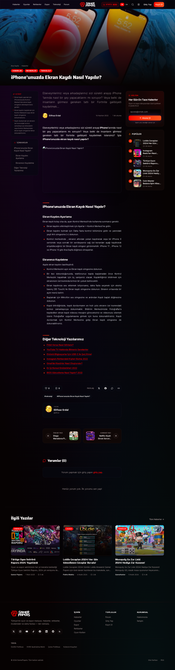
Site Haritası (153, 660)
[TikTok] (33, 631)
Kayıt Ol (158, 4)
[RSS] (59, 631)
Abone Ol (146, 118)
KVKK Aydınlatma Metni (36, 647)
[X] (13, 631)
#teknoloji (48, 396)
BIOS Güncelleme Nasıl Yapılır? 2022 (64, 372)
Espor (47, 4)
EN (127, 4)
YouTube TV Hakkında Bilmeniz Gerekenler (67, 349)
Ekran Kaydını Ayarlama (22, 156)
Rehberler (37, 4)
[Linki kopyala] (118, 388)
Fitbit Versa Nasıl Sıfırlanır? (60, 345)
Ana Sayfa (15, 66)
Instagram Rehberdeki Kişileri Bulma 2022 (67, 359)
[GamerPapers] (87, 4)
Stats (111, 4)
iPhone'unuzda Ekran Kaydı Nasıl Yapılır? (23, 149)
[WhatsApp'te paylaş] (112, 388)
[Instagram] (20, 631)
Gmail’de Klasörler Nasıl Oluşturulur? (64, 363)
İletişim (140, 621)
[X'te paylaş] (99, 388)
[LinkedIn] (46, 631)
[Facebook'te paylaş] (105, 388)
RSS (162, 660)
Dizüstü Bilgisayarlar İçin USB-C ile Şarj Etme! (69, 354)
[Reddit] (53, 631)
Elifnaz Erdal (61, 410)
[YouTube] (27, 631)
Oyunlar (26, 4)
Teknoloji (57, 4)
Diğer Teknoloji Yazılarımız (20, 169)
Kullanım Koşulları (70, 647)
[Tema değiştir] (138, 4)
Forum (66, 4)
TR (122, 4)
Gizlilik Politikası (17, 647)
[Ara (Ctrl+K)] (132, 4)
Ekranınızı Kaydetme (25, 163)
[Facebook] (40, 631)
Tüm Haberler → (156, 519)
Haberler (16, 4)
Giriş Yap (148, 4)
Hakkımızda (142, 617)
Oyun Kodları (79, 632)
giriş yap (97, 472)
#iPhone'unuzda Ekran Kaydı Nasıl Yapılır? (73, 396)
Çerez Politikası (54, 647)
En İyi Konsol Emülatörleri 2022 (62, 368)
